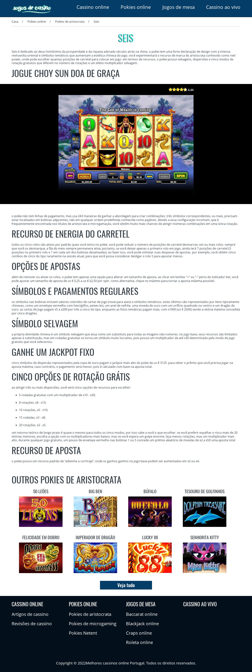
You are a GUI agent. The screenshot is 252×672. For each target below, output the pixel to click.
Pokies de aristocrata (69, 22)
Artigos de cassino (30, 614)
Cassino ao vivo (223, 7)
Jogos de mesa (178, 7)
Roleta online (139, 642)
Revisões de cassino (32, 623)
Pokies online (136, 7)
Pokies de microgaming (92, 623)
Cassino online (93, 7)
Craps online (139, 633)
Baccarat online (142, 614)
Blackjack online (142, 623)
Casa (15, 22)
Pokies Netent (83, 633)
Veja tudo (126, 585)
